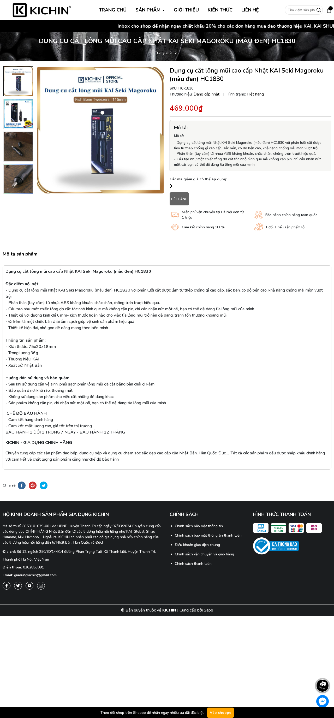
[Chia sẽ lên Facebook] (22, 485)
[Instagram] (41, 586)
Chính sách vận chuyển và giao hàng (204, 554)
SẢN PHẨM (148, 10)
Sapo (208, 610)
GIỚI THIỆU (186, 10)
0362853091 (33, 567)
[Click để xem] (100, 130)
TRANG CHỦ (113, 10)
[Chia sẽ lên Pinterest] (33, 485)
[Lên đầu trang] (323, 671)
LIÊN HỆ (250, 10)
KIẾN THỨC (220, 10)
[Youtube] (29, 586)
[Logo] (42, 9)
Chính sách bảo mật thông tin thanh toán (208, 535)
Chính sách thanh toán (193, 563)
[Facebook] (6, 586)
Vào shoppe (220, 712)
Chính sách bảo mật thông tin (199, 526)
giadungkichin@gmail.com (35, 575)
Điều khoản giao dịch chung (197, 544)
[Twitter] (18, 586)
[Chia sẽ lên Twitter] (43, 485)
